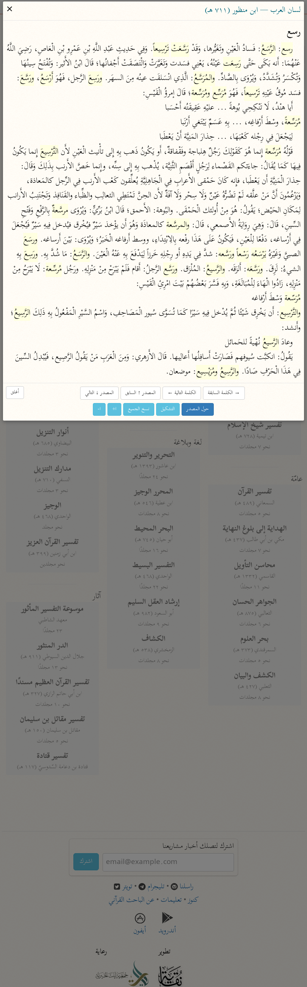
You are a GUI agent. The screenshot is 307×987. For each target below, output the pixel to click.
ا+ (115, 409)
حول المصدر (198, 409)
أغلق (15, 392)
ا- (99, 409)
